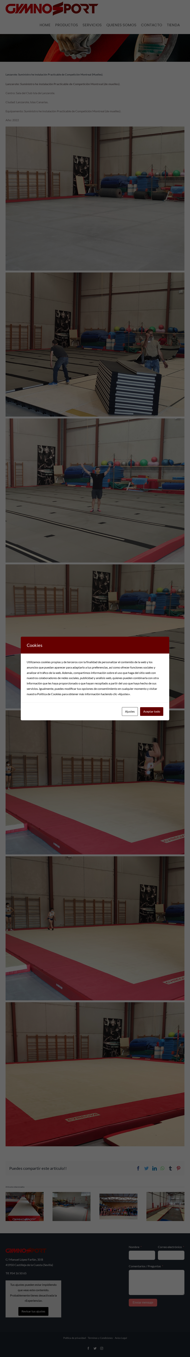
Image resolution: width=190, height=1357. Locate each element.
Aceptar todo (151, 711)
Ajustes (130, 711)
